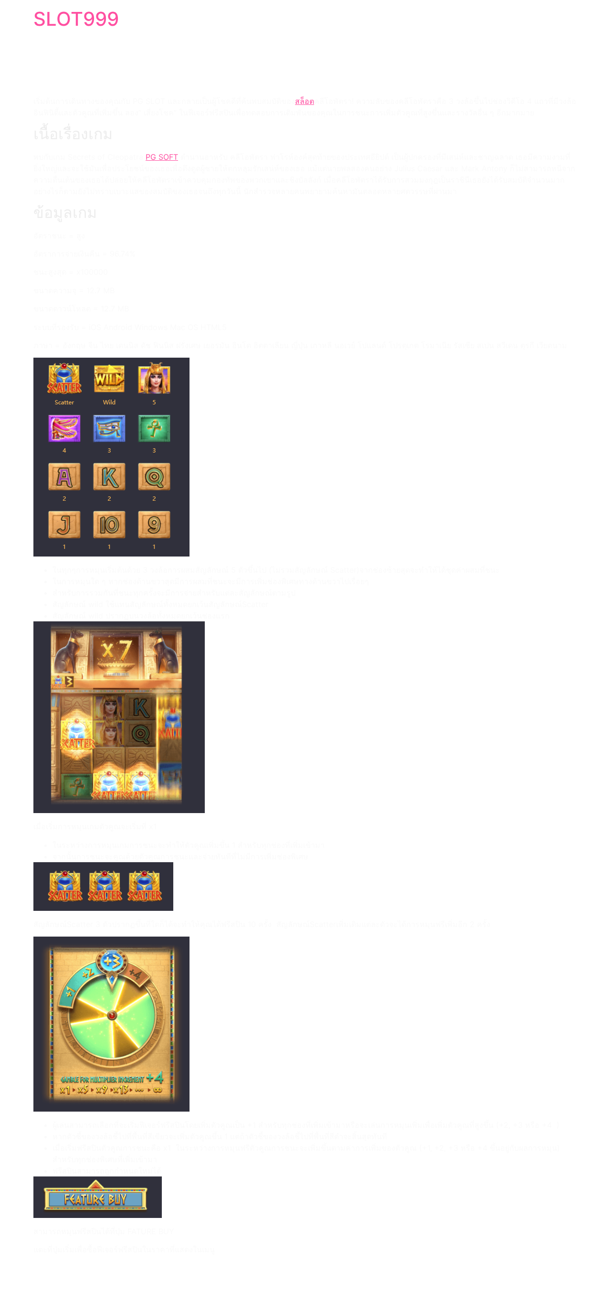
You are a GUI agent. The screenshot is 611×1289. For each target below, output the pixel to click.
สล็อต (304, 101)
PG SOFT (162, 157)
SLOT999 (76, 19)
